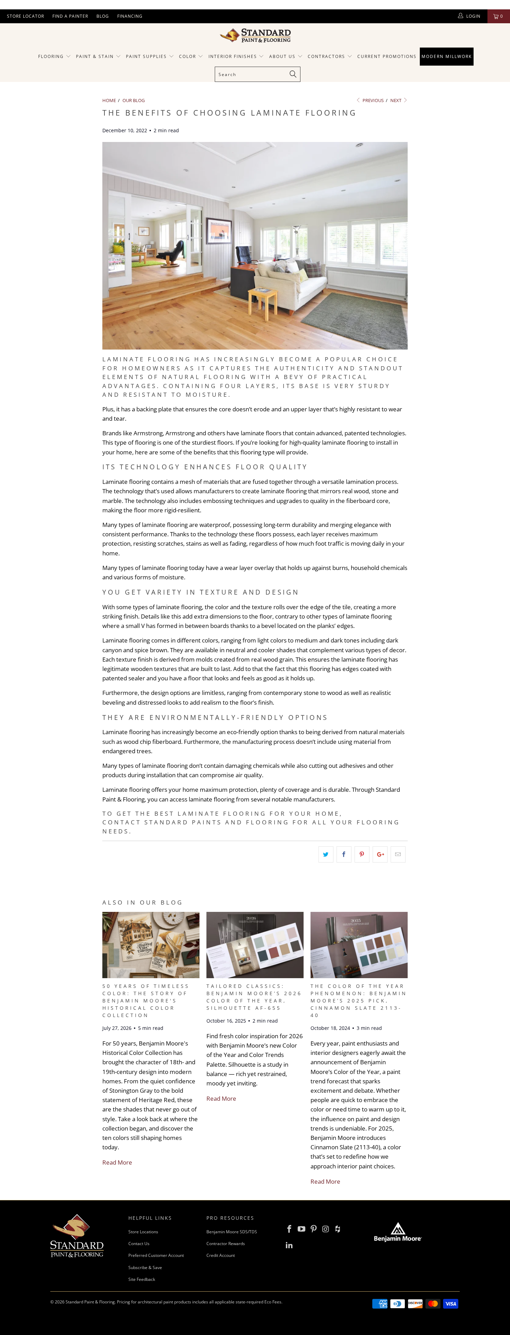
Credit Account (220, 1255)
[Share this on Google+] (380, 854)
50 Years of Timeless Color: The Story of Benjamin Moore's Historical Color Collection (146, 1000)
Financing (130, 16)
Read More (117, 1162)
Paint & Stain (95, 56)
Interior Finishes (233, 56)
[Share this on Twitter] (325, 854)
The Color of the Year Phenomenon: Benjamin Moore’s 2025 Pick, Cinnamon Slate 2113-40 (359, 1000)
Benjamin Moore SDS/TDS (231, 1232)
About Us (283, 56)
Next (396, 100)
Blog (102, 16)
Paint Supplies (146, 56)
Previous (373, 100)
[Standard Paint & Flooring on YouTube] (302, 1229)
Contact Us (139, 1243)
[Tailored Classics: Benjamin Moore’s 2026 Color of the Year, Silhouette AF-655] (255, 976)
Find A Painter (70, 16)
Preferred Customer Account (156, 1255)
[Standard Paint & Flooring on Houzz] (338, 1229)
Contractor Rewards (225, 1243)
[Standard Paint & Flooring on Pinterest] (313, 1229)
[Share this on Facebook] (344, 854)
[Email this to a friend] (398, 854)
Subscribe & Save (145, 1267)
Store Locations (143, 1232)
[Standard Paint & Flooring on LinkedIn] (289, 1245)
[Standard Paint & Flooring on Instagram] (326, 1229)
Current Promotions (387, 56)
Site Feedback (141, 1279)
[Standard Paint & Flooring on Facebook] (289, 1229)
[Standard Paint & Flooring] (255, 35)
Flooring (51, 56)
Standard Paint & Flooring (90, 1302)
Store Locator (25, 16)
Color (187, 56)
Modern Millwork (447, 56)
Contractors (327, 56)
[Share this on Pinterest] (362, 854)
